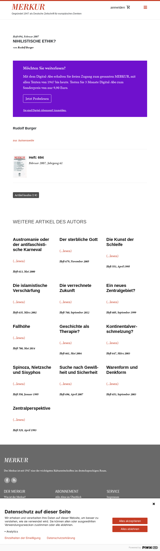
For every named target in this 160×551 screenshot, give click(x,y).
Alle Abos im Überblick (68, 497)
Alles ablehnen (130, 529)
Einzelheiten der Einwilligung (23, 538)
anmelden (117, 7)
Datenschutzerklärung (61, 538)
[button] (145, 7)
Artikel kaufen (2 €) (26, 195)
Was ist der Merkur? (15, 497)
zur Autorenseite (23, 140)
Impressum (113, 497)
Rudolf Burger (26, 47)
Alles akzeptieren (130, 521)
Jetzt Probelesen (37, 98)
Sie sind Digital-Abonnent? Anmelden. (44, 110)
